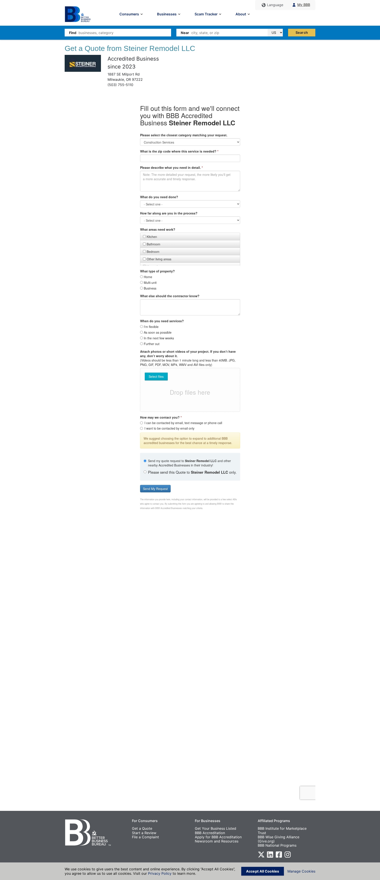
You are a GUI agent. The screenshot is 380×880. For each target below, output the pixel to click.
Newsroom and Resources (216, 841)
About (241, 14)
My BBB (303, 5)
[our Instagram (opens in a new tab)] (287, 854)
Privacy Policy (160, 873)
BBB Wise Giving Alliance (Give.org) (278, 839)
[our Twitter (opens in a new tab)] (261, 854)
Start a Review (144, 833)
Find (72, 33)
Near (185, 33)
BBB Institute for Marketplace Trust (282, 830)
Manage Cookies (301, 871)
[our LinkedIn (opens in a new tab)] (270, 854)
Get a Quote (142, 828)
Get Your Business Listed (215, 828)
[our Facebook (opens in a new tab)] (278, 854)
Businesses (167, 14)
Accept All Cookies (262, 871)
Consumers (129, 14)
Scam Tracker (206, 14)
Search (302, 32)
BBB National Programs (277, 845)
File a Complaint (145, 837)
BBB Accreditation (210, 833)
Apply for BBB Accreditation (218, 837)
